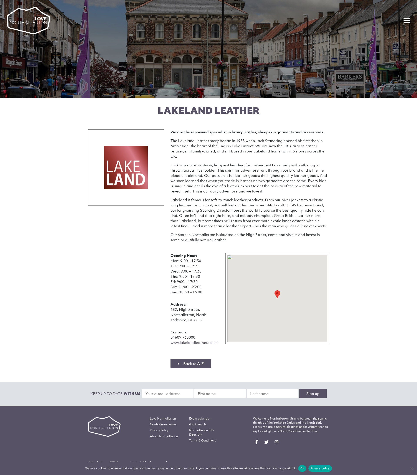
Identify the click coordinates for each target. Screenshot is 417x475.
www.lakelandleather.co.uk (194, 342)
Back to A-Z (193, 363)
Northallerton (163, 424)
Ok (302, 468)
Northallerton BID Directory (201, 432)
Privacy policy (320, 468)
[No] (411, 468)
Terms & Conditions (202, 440)
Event (199, 418)
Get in (197, 424)
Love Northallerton (163, 418)
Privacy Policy (159, 430)
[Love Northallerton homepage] (28, 20)
